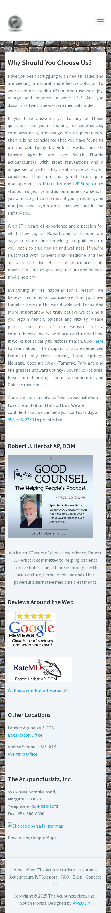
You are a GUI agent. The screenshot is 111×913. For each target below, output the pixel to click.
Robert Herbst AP (52, 690)
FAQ (65, 877)
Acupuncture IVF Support (33, 877)
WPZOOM (81, 903)
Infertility (52, 184)
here (98, 341)
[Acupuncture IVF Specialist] (15, 22)
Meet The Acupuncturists (50, 870)
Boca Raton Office (25, 735)
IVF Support (85, 184)
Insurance (88, 870)
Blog (77, 877)
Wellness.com (21, 690)
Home (16, 870)
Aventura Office (22, 754)
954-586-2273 (21, 419)
